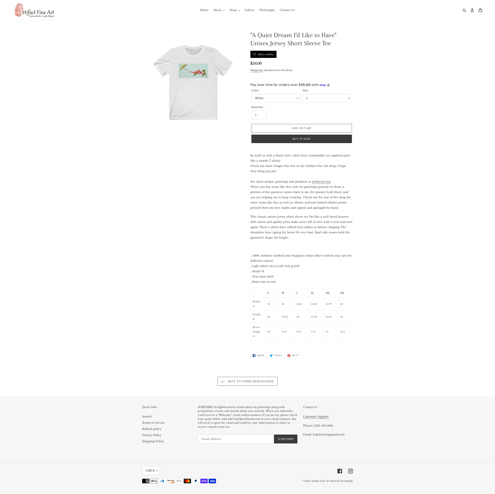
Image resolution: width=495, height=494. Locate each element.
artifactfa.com (321, 181)
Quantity (257, 107)
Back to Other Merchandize (250, 381)
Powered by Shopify (341, 480)
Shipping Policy (153, 441)
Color (255, 90)
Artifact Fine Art (320, 480)
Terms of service (153, 422)
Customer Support (316, 416)
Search (147, 416)
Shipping (256, 70)
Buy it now (302, 139)
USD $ (150, 470)
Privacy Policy (151, 435)
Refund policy (151, 429)
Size (305, 90)
